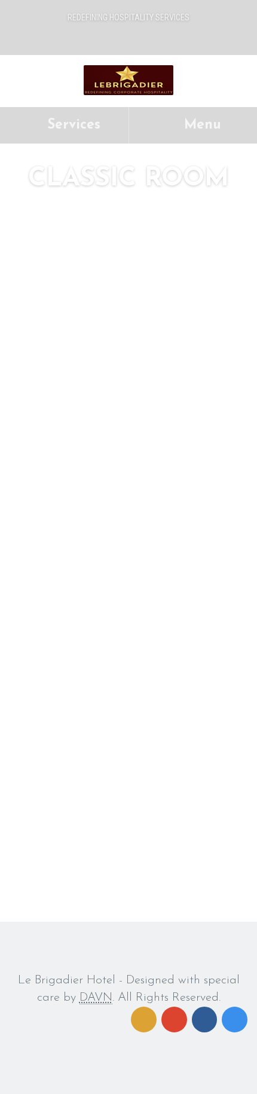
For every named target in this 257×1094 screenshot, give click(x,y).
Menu (200, 125)
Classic (48, 565)
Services (71, 125)
